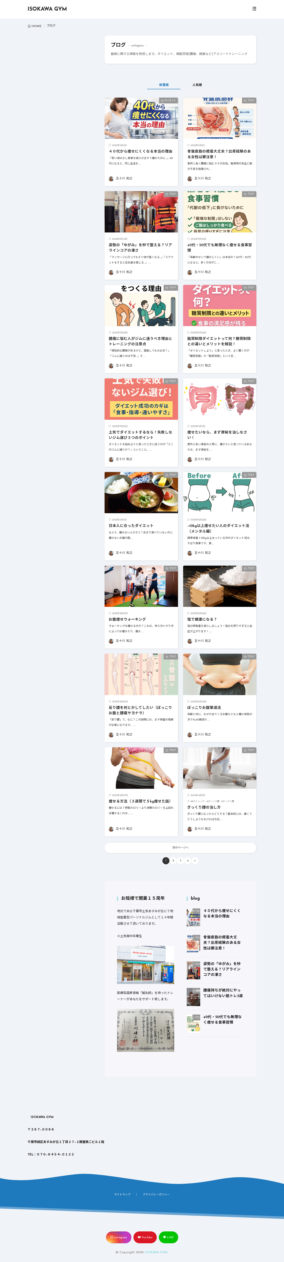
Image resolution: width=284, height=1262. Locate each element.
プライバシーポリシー (156, 1194)
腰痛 (198, 991)
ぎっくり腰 (213, 801)
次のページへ (180, 847)
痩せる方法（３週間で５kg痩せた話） (141, 801)
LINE (170, 1237)
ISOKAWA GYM (47, 9)
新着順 (164, 85)
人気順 (197, 85)
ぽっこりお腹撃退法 (204, 708)
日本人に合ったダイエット (131, 526)
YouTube (147, 1237)
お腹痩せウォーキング (127, 619)
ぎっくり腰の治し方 (204, 807)
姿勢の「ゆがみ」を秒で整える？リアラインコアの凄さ (222, 969)
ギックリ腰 (228, 801)
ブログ (250, 100)
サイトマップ (122, 1194)
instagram (120, 1237)
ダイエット (170, 100)
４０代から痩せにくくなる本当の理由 (140, 151)
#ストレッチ (198, 801)
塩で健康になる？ (202, 619)
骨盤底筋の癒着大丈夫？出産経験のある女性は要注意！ (222, 943)
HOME (36, 26)
